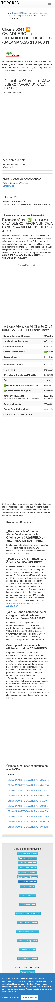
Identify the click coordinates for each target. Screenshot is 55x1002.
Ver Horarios (8, 185)
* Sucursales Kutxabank (27, 958)
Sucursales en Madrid (27, 858)
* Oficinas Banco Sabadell (27, 922)
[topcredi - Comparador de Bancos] (11, 2)
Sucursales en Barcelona (27, 853)
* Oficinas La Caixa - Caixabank (27, 913)
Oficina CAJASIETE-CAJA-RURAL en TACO (27, 800)
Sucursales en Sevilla (27, 867)
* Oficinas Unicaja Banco (27, 940)
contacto (18, 509)
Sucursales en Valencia (27, 872)
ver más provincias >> (27, 881)
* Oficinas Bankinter (27, 895)
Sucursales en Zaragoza (27, 877)
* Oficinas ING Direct (27, 949)
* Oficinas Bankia (27, 886)
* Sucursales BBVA (27, 904)
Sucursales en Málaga (27, 862)
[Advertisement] (27, 121)
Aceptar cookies (30, 997)
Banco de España (27, 972)
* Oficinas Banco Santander (27, 931)
